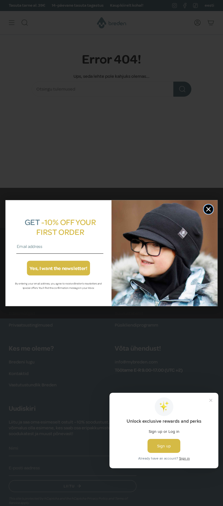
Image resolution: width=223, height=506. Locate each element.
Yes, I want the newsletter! (58, 268)
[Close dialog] (208, 209)
